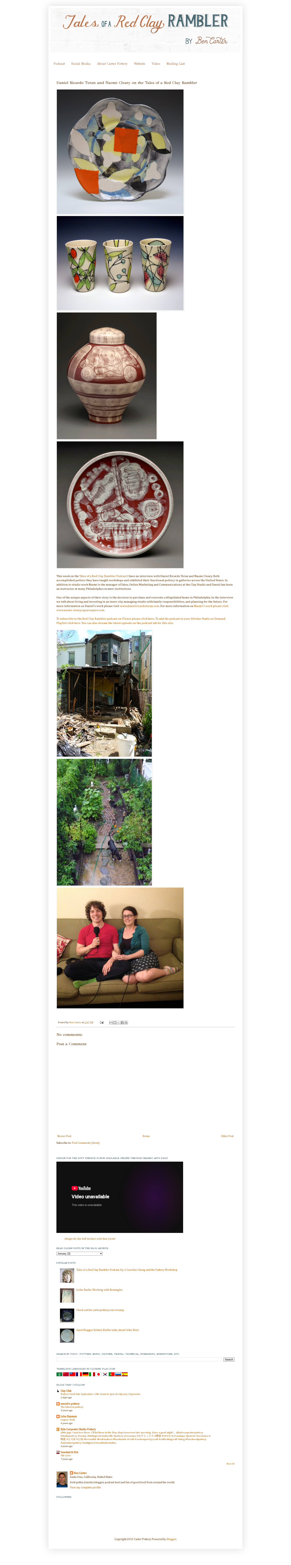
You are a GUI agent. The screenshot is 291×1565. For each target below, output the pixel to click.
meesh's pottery (70, 1403)
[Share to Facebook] (122, 1023)
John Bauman (69, 1416)
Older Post (227, 1136)
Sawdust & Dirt (69, 1452)
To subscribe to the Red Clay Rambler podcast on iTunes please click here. (105, 618)
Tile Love (66, 1455)
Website (139, 64)
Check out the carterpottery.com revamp (100, 1310)
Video (156, 64)
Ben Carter (75, 1022)
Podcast (59, 64)
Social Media (80, 64)
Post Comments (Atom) (86, 1143)
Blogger (171, 1539)
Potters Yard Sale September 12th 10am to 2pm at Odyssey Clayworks (100, 1394)
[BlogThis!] (115, 1023)
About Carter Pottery (112, 64)
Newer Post (64, 1136)
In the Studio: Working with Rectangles (99, 1290)
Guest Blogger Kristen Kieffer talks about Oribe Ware (107, 1330)
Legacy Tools (68, 1419)
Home (146, 1136)
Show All (230, 1464)
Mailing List (175, 64)
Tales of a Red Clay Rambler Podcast (103, 576)
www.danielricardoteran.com (139, 606)
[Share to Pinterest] (126, 1023)
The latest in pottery (72, 1407)
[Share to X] (119, 1023)
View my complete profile (85, 1487)
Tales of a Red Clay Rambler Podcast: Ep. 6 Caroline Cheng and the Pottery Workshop (126, 1270)
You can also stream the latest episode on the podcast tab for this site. (128, 623)
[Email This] (111, 1023)
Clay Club (66, 1391)
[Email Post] (101, 1022)
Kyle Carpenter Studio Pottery (78, 1429)
